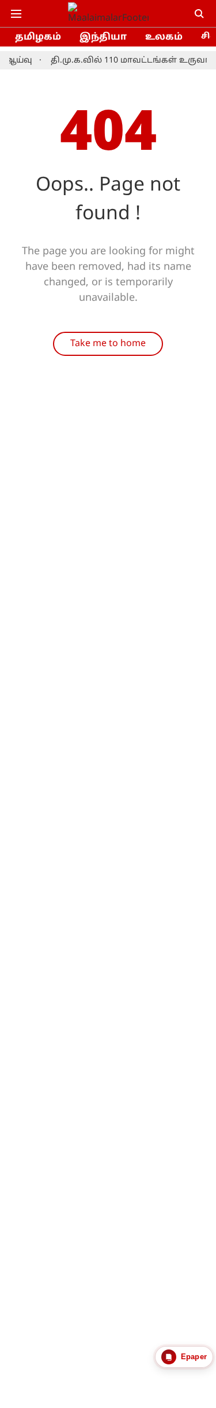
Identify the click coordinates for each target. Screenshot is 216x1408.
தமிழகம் (38, 37)
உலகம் (164, 37)
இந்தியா (103, 37)
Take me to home (108, 344)
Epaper (194, 1356)
